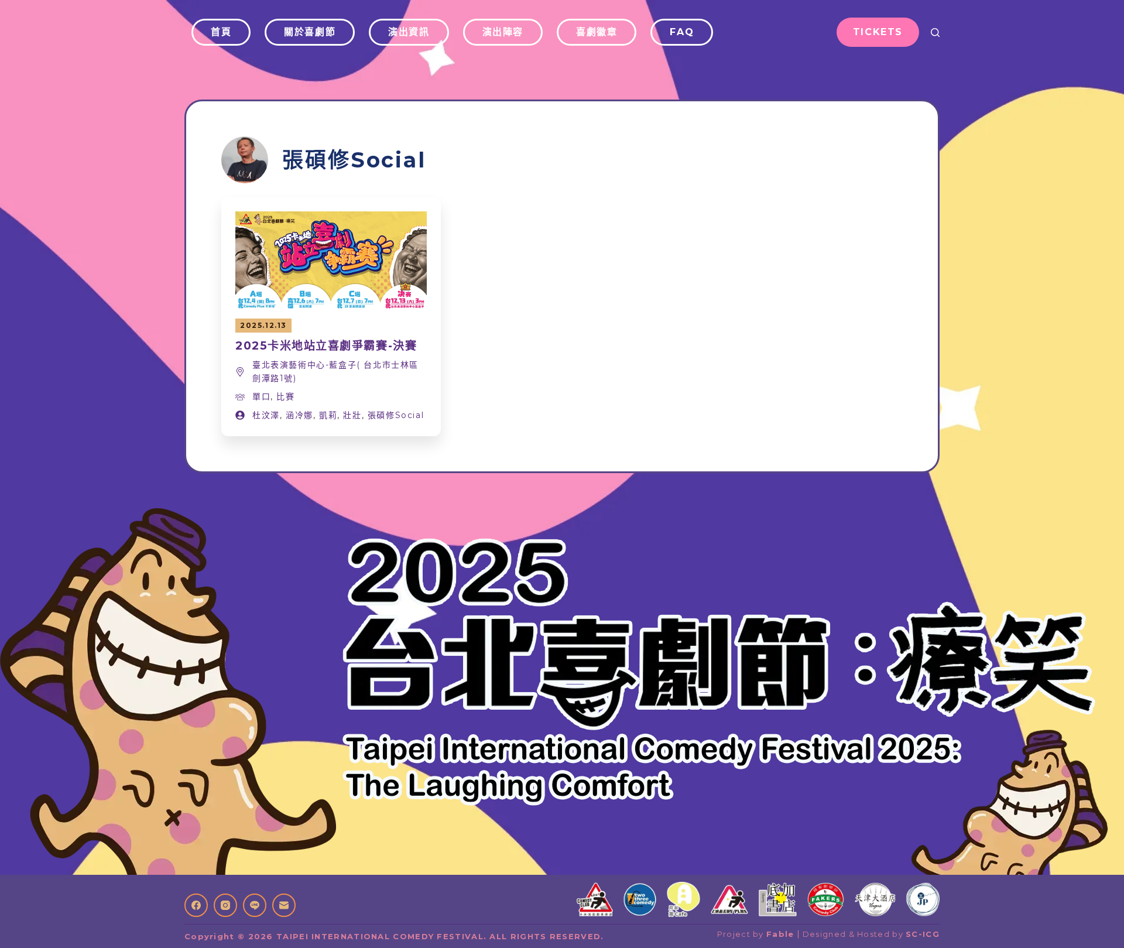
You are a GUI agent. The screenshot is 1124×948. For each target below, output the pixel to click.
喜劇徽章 (596, 31)
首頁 (221, 31)
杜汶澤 (266, 415)
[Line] (254, 905)
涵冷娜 (299, 415)
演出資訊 (408, 31)
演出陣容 (502, 31)
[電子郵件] (284, 905)
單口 (261, 396)
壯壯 (352, 415)
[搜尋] (935, 32)
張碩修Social (396, 415)
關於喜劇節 (309, 31)
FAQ (682, 31)
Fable (780, 934)
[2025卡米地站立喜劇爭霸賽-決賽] (331, 218)
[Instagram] (225, 905)
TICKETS (878, 31)
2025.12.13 (263, 325)
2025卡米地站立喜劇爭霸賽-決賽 (326, 345)
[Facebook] (196, 905)
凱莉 (328, 415)
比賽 (285, 396)
